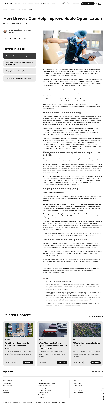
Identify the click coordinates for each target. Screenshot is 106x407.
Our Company (45, 3)
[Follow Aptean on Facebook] (93, 371)
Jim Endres (14, 30)
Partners (52, 3)
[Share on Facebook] (10, 38)
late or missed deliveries (71, 85)
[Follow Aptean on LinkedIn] (99, 371)
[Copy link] (5, 38)
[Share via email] (25, 38)
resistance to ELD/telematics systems (57, 132)
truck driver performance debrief (66, 243)
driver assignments (57, 206)
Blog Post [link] (32, 9)
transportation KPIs (50, 184)
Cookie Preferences (27, 402)
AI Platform (16, 3)
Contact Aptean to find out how (55, 272)
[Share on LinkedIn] (20, 38)
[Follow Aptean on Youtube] (102, 371)
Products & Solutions (27, 3)
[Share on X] (15, 38)
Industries (36, 3)
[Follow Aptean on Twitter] (96, 371)
